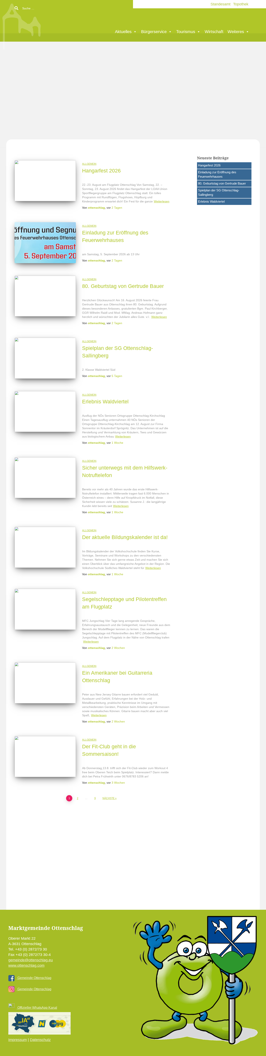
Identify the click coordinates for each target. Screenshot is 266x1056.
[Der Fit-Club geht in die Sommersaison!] (45, 756)
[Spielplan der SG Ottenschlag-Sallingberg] (45, 358)
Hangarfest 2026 (101, 171)
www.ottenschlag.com (26, 965)
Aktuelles (123, 31)
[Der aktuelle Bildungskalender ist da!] (45, 547)
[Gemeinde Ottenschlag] (52, 25)
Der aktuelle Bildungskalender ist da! (125, 537)
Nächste (108, 798)
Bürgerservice (154, 31)
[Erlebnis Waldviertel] (45, 411)
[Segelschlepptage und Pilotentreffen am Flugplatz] (45, 609)
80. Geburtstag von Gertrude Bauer (123, 286)
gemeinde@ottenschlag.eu (30, 960)
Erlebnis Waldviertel (105, 401)
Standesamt (220, 4)
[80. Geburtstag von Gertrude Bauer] (45, 296)
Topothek (240, 4)
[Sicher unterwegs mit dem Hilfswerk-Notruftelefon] (45, 477)
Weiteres (236, 31)
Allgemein (89, 163)
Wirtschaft (214, 31)
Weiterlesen (161, 201)
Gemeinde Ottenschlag (34, 978)
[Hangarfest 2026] (45, 180)
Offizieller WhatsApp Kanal (37, 1007)
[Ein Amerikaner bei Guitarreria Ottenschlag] (45, 682)
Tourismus (185, 31)
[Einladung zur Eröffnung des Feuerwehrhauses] (45, 242)
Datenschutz (40, 1040)
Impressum (17, 1040)
